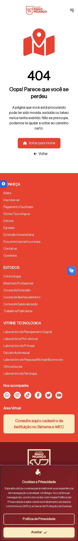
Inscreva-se (11, 200)
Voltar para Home (42, 143)
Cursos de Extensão (17, 290)
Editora (8, 221)
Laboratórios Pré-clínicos (20, 339)
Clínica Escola (12, 366)
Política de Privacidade (39, 519)
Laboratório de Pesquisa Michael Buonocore (33, 359)
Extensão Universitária (18, 234)
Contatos (10, 248)
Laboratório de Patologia (20, 373)
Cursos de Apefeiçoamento (21, 297)
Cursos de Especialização (20, 304)
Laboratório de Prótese (19, 346)
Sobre (7, 193)
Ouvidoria (10, 255)
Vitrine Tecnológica (16, 214)
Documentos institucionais (21, 241)
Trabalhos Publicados (17, 311)
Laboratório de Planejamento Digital (27, 332)
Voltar (43, 154)
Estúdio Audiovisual (16, 352)
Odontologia (12, 276)
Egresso (9, 228)
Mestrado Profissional (18, 283)
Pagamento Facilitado (18, 207)
